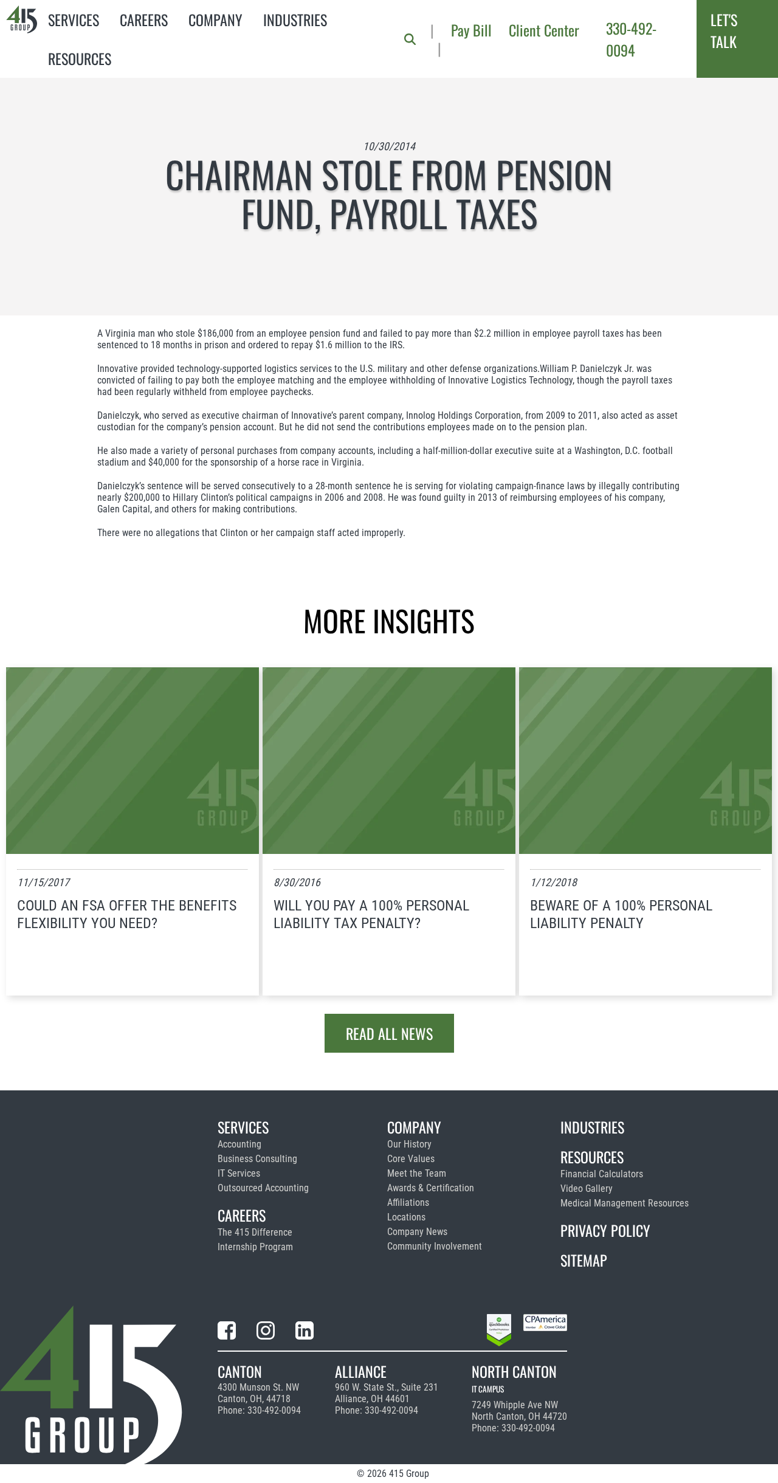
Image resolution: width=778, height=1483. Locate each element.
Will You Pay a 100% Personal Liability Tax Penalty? (371, 914)
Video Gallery (586, 1188)
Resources (79, 58)
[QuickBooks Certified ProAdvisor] (499, 1332)
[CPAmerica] (545, 1332)
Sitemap (583, 1260)
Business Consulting (257, 1159)
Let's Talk (724, 30)
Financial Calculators (601, 1174)
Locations (406, 1217)
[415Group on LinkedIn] (304, 1332)
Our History (409, 1144)
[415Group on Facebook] (227, 1332)
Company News (417, 1231)
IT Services (239, 1173)
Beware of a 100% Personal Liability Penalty (621, 914)
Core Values (411, 1159)
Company (215, 19)
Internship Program (255, 1247)
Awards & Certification (430, 1188)
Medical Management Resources (624, 1203)
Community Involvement (434, 1246)
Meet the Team (416, 1173)
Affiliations (408, 1202)
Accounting (239, 1144)
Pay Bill (471, 30)
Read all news (389, 1033)
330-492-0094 (631, 39)
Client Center (544, 30)
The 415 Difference (255, 1232)
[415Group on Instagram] (265, 1332)
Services (73, 19)
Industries (295, 19)
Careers (144, 19)
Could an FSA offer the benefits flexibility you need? (126, 914)
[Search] (410, 39)
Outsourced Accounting (263, 1188)
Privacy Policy (605, 1230)
